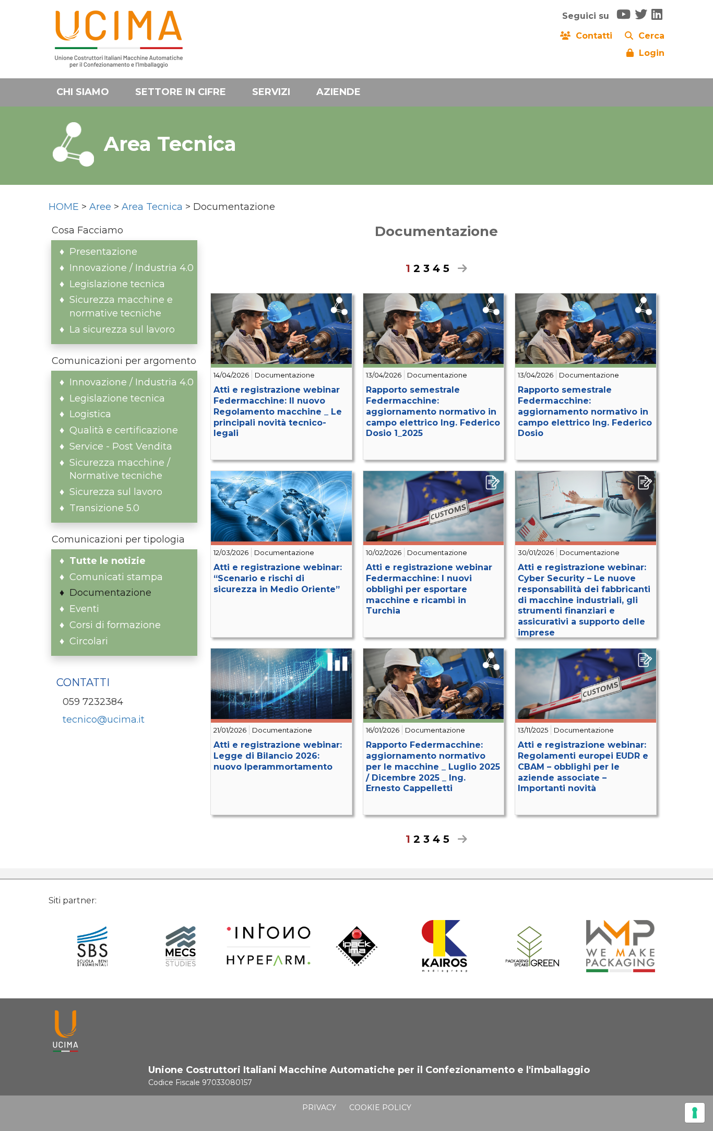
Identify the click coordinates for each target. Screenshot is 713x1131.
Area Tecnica (152, 207)
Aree (100, 207)
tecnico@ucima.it (104, 719)
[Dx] (460, 268)
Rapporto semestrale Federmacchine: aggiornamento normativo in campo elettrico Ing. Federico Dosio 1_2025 (433, 411)
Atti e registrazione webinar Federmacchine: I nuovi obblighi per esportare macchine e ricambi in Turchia (429, 589)
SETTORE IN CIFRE (180, 92)
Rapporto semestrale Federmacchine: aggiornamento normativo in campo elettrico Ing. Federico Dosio (585, 411)
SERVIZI (271, 92)
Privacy (319, 1107)
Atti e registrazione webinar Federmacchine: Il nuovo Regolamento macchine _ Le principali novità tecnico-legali (277, 411)
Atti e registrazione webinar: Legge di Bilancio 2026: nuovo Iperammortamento (277, 756)
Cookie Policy (380, 1107)
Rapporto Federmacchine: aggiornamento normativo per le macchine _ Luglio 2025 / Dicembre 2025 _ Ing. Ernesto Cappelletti (433, 766)
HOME (64, 207)
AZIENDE (338, 92)
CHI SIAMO (82, 92)
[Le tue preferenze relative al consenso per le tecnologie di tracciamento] (695, 1113)
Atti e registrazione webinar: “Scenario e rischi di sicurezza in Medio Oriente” (277, 578)
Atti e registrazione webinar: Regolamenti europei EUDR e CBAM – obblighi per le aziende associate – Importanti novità (583, 766)
